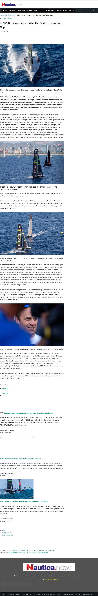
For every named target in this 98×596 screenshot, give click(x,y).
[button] (94, 10)
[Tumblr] (24, 584)
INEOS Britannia (7, 533)
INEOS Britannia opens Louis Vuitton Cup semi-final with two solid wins (28, 413)
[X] (6, 38)
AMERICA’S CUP (10, 15)
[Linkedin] (14, 584)
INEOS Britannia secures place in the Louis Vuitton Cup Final (20, 459)
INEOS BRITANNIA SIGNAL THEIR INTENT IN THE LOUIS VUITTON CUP (24, 502)
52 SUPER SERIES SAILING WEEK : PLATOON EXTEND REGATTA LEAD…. (32, 551)
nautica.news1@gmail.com (52, 579)
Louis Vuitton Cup (7, 535)
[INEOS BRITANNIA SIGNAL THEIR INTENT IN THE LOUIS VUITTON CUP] (32, 489)
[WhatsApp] (15, 38)
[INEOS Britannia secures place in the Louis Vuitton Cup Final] (32, 446)
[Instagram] (9, 584)
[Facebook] (2, 38)
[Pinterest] (11, 38)
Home (2, 15)
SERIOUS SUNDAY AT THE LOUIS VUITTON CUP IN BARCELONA (27, 553)
